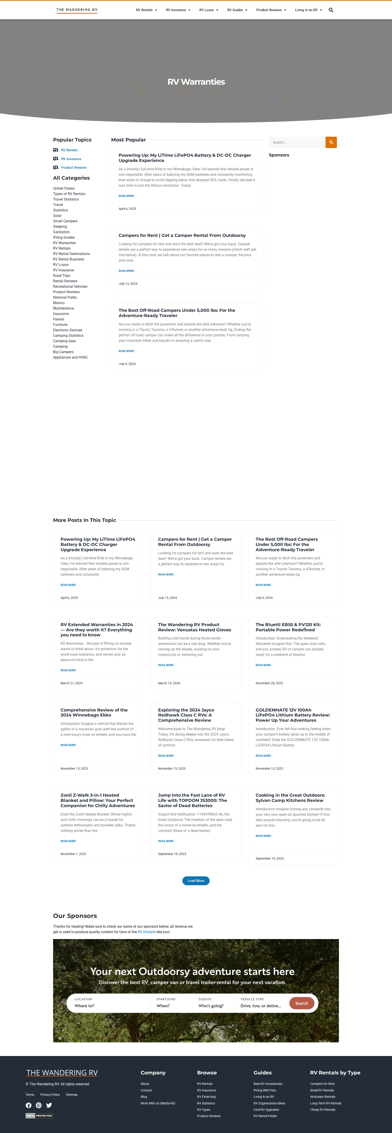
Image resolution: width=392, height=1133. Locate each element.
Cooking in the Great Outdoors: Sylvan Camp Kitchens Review (290, 798)
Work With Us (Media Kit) (158, 1103)
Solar (57, 215)
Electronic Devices (67, 330)
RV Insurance (176, 10)
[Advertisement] (303, 330)
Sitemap (72, 1094)
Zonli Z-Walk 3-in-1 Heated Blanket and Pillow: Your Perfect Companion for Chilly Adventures (98, 800)
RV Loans (206, 10)
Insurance (61, 314)
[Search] (331, 142)
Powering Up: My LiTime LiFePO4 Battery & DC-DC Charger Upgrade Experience (185, 158)
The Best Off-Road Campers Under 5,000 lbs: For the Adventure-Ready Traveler (177, 313)
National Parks (65, 297)
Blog (144, 1096)
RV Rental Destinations (71, 254)
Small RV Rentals (322, 1090)
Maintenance (63, 308)
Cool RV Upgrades (266, 1109)
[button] (331, 10)
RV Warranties (64, 243)
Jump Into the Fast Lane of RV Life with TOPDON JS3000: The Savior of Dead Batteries (192, 800)
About (145, 1084)
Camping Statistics (68, 335)
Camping (60, 346)
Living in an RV (306, 10)
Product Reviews (269, 10)
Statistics (60, 210)
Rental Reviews (65, 281)
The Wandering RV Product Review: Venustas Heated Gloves (194, 627)
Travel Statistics (66, 199)
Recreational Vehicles (70, 286)
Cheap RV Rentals (322, 1109)
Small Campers (65, 221)
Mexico (59, 303)
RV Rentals (144, 10)
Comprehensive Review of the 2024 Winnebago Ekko (94, 712)
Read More (126, 196)
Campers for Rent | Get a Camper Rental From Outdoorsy (182, 235)
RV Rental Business (68, 259)
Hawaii (58, 319)
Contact (146, 1090)
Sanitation (61, 232)
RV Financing (206, 1096)
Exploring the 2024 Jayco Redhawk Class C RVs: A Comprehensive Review (186, 715)
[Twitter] (49, 1105)
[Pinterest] (39, 1105)
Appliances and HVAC (70, 357)
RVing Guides (64, 237)
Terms (30, 1094)
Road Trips (61, 275)
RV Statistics (206, 1103)
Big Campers (63, 352)
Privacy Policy (50, 1094)
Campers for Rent (322, 1084)
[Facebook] (29, 1105)
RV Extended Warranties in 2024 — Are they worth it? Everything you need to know (97, 630)
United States (63, 188)
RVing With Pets (265, 1090)
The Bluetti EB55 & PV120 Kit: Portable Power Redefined (288, 627)
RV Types (203, 1109)
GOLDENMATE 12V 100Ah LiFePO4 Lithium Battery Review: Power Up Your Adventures (293, 715)
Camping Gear (64, 341)
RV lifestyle (147, 932)
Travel (58, 205)
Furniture (60, 324)
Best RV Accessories (268, 1084)
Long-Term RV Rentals (325, 1103)
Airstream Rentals (322, 1096)
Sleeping (60, 226)
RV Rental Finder (265, 1116)
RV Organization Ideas (269, 1103)
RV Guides (235, 10)
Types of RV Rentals (69, 194)
